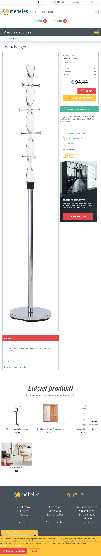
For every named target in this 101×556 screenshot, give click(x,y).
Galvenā (5, 39)
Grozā (88, 91)
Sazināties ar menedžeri (78, 109)
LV (41, 2)
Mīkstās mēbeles (87, 507)
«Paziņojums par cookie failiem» (11, 545)
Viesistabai (55, 511)
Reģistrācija (78, 2)
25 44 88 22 (59, 2)
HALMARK (75, 59)
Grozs (59, 21)
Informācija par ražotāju (15, 367)
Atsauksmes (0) (11, 361)
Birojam (87, 522)
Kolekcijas (55, 507)
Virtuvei (23, 522)
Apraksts (8, 338)
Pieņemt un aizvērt (15, 551)
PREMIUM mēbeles (23, 512)
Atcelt (35, 551)
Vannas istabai (55, 522)
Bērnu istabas (55, 514)
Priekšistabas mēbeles (87, 516)
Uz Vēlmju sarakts (82, 98)
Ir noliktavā (23, 507)
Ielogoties (95, 2)
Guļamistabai (87, 511)
